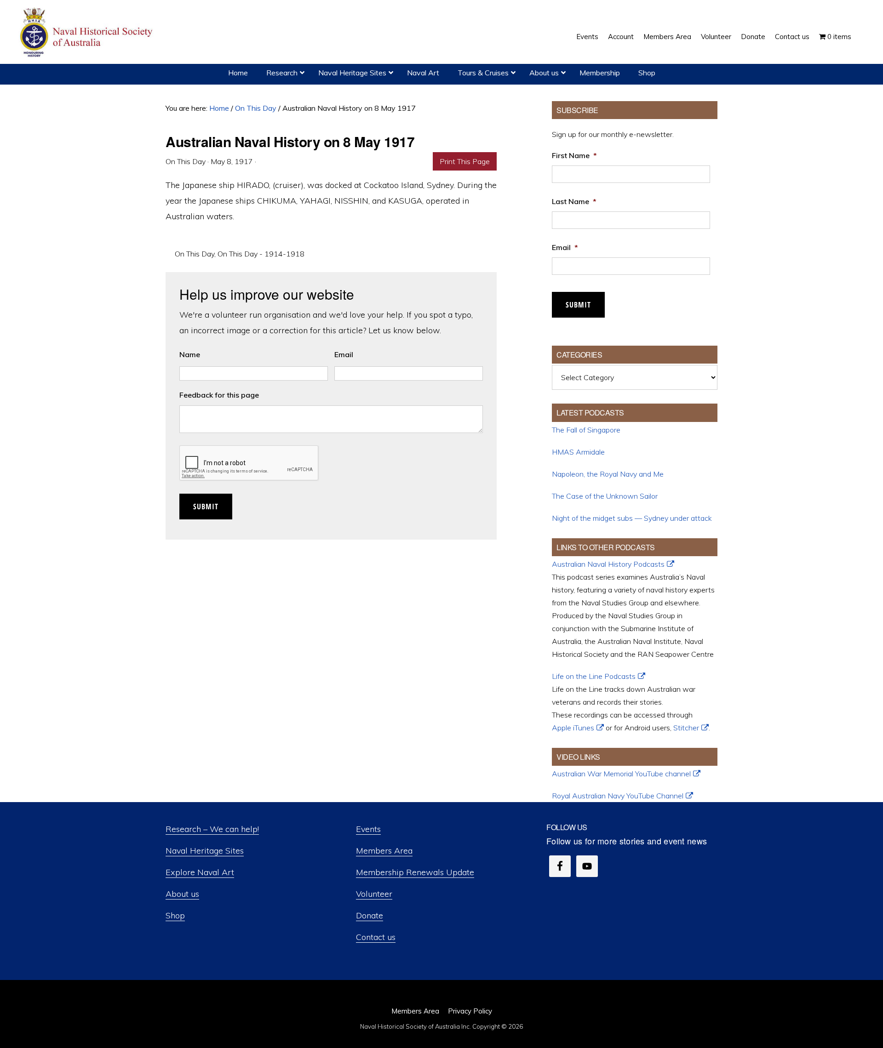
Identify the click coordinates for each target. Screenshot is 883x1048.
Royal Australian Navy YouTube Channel (617, 795)
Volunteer (374, 894)
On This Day (194, 253)
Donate (369, 915)
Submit (205, 506)
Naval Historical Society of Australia (87, 33)
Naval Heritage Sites (205, 850)
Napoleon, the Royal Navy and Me (608, 473)
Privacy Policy (470, 1011)
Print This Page (465, 161)
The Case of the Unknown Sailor (605, 496)
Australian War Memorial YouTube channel (621, 773)
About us (182, 894)
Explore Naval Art (200, 872)
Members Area (384, 850)
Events (368, 829)
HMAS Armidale (578, 451)
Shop (175, 915)
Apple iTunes (573, 727)
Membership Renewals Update (415, 872)
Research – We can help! (212, 829)
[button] (861, 30)
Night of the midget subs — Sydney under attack (632, 518)
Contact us (376, 937)
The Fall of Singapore (586, 429)
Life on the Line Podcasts (594, 676)
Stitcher (686, 727)
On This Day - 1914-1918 (261, 253)
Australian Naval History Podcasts (608, 564)
